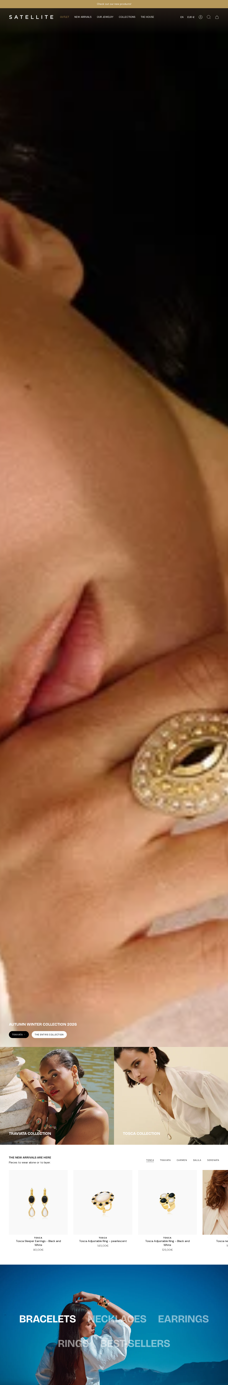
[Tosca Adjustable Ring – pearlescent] (102, 1202)
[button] (83, 17)
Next (222, 1202)
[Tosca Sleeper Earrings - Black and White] (38, 1202)
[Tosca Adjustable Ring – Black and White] (167, 1202)
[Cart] (217, 17)
